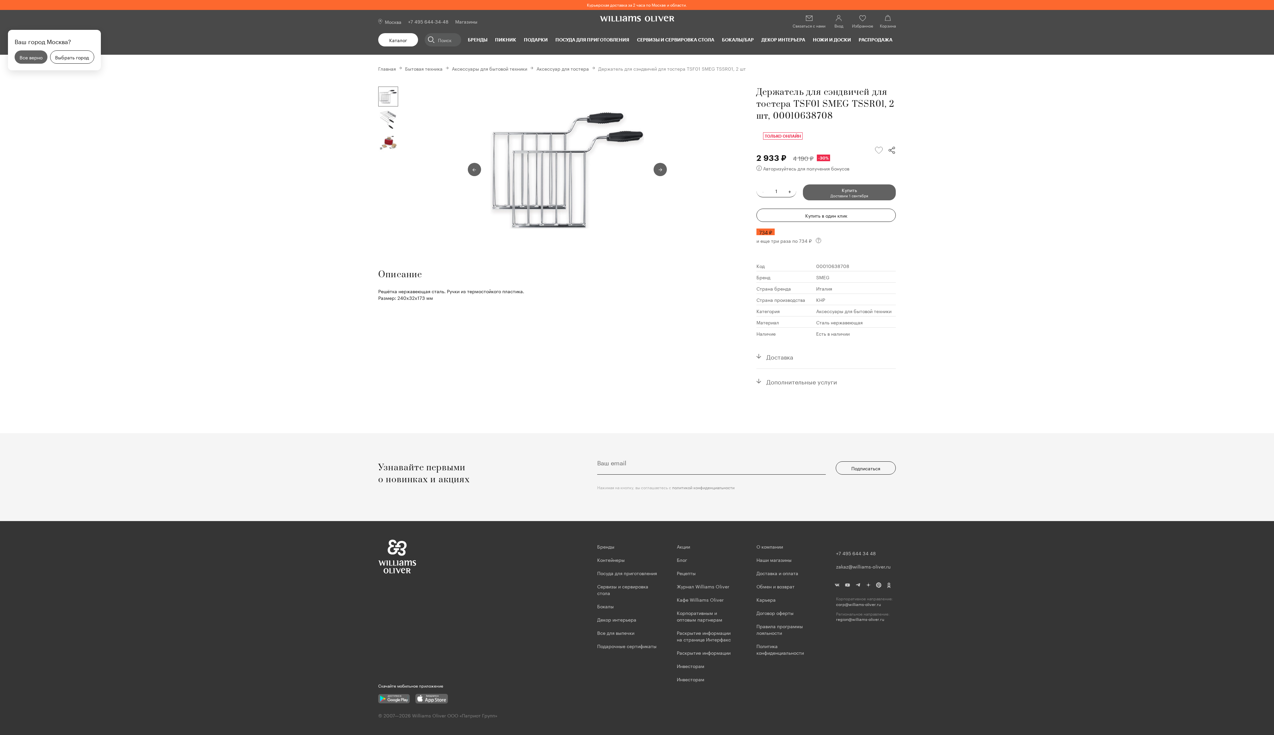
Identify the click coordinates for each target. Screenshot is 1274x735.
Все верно (31, 57)
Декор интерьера (783, 39)
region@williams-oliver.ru (860, 619)
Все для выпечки (615, 632)
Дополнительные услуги (801, 381)
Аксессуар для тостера (562, 68)
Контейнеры (611, 559)
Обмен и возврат (775, 586)
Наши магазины (774, 559)
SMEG (822, 277)
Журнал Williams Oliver (703, 586)
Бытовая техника (424, 68)
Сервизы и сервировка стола (675, 39)
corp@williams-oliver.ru (858, 604)
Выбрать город (72, 57)
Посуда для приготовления (592, 39)
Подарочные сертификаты (627, 645)
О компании (769, 546)
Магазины (466, 21)
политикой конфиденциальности (703, 487)
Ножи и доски (832, 39)
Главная (387, 68)
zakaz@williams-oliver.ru (863, 566)
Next (660, 169)
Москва (393, 21)
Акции (683, 546)
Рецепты (686, 572)
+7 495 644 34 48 (856, 553)
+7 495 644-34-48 (428, 21)
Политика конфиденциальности (780, 649)
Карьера (766, 599)
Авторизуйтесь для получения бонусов (806, 168)
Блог (682, 559)
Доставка (779, 356)
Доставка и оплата (777, 572)
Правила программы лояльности (779, 629)
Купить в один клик (826, 215)
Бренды (477, 39)
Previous (474, 169)
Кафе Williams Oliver (700, 599)
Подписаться (865, 468)
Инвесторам (691, 665)
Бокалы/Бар (738, 39)
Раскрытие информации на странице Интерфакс (704, 636)
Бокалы (605, 606)
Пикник (505, 39)
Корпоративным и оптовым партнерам (699, 616)
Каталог (398, 39)
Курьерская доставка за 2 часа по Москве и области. (637, 4)
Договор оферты (775, 612)
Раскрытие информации (704, 652)
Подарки (536, 39)
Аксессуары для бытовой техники (489, 68)
